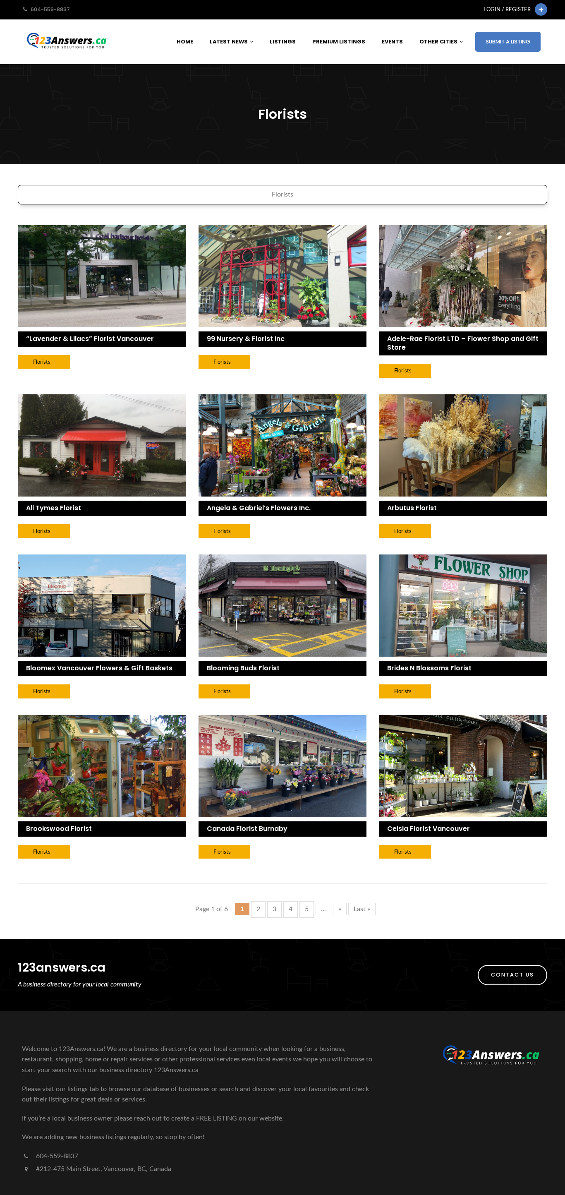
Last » (362, 909)
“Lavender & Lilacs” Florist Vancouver (90, 338)
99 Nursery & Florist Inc (246, 338)
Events (392, 41)
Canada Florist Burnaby (247, 828)
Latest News (229, 41)
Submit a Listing (508, 41)
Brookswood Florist (59, 828)
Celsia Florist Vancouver (428, 828)
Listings (283, 41)
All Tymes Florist (53, 508)
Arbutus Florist (412, 508)
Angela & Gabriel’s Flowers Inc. (259, 508)
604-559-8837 (56, 1156)
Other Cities (438, 41)
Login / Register (507, 9)
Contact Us (512, 974)
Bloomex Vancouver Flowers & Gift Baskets (99, 668)
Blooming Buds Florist (243, 668)
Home (185, 41)
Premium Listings (338, 41)
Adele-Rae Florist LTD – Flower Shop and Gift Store (463, 343)
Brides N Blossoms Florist (429, 668)
